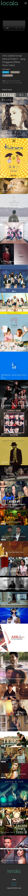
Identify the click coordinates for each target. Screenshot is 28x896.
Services (14, 885)
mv (10, 82)
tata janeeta (9, 81)
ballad (20, 82)
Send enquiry (15, 72)
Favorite (6, 72)
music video (14, 82)
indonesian (5, 82)
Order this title (8, 75)
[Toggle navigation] (25, 3)
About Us (14, 883)
